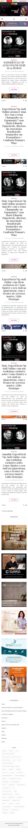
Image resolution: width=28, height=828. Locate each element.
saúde (18, 803)
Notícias (14, 60)
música (17, 794)
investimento (21, 784)
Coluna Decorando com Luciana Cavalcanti (12, 707)
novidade (19, 797)
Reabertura (15, 800)
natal (4, 797)
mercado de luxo (8, 794)
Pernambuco (6, 800)
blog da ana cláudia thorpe (11, 766)
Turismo (5, 812)
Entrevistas (4, 717)
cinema (11, 769)
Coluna (3, 704)
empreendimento (7, 775)
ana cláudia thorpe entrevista (12, 757)
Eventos (3, 721)
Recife (4, 803)
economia (19, 772)
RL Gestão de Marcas (18, 823)
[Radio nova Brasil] (14, 26)
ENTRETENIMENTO (22, 1)
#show (11, 750)
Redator (4, 100)
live (13, 788)
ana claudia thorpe (8, 753)
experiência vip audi (15, 778)
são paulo (6, 809)
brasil (4, 769)
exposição (6, 781)
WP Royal (17, 825)
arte (14, 760)
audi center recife (8, 763)
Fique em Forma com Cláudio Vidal (10, 724)
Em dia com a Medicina (7, 714)
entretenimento (20, 775)
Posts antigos (8, 511)
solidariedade (7, 806)
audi (19, 760)
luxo (15, 791)
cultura (5, 772)
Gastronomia (15, 781)
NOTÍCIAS (9, 1)
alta (17, 750)
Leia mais (14, 89)
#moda (4, 750)
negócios (11, 797)
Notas (3, 731)
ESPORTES (15, 1)
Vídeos (3, 742)
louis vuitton (7, 791)
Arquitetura (6, 760)
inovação (11, 784)
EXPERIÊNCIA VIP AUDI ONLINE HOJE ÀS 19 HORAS (14, 65)
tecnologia (14, 809)
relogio (11, 803)
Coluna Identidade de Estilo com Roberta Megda (13, 711)
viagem (12, 812)
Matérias (3, 728)
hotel (4, 784)
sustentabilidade (19, 806)
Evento (5, 778)
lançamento (6, 788)
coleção (18, 769)
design (12, 772)
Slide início (4, 738)
